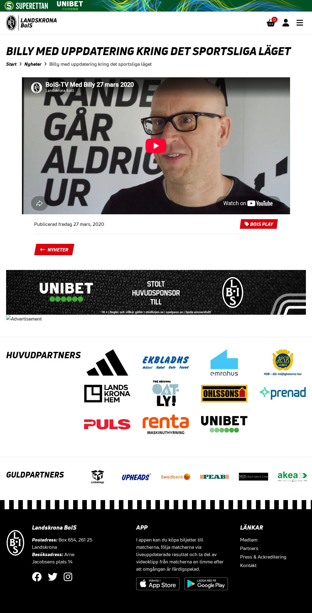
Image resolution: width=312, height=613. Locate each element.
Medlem (248, 540)
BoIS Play (261, 224)
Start (11, 64)
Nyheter (32, 64)
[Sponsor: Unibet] (70, 5)
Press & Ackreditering (263, 557)
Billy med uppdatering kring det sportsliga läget (100, 64)
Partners (249, 548)
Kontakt (248, 565)
